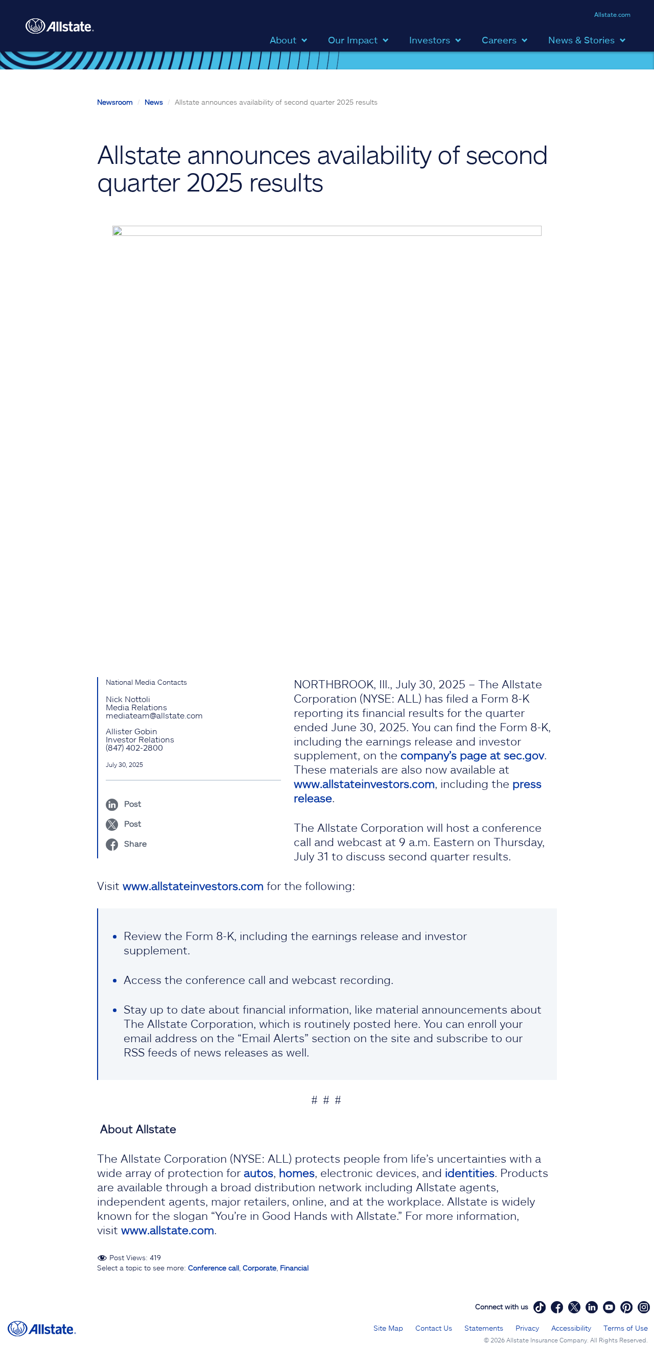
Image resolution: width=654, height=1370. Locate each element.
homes (297, 1172)
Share (134, 843)
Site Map (388, 1328)
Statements (483, 1328)
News (154, 102)
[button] (291, 39)
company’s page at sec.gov (472, 754)
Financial (294, 1267)
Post (131, 803)
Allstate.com (612, 14)
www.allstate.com (167, 1229)
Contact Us (433, 1328)
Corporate (259, 1267)
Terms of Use (625, 1328)
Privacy (527, 1328)
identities (470, 1172)
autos (258, 1172)
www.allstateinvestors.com (364, 783)
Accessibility (571, 1328)
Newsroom (115, 102)
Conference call (213, 1267)
